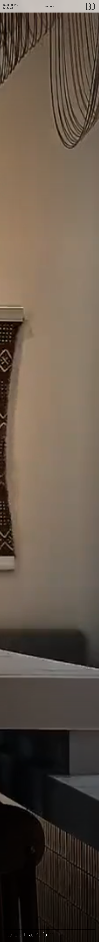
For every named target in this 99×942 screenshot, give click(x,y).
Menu (49, 7)
